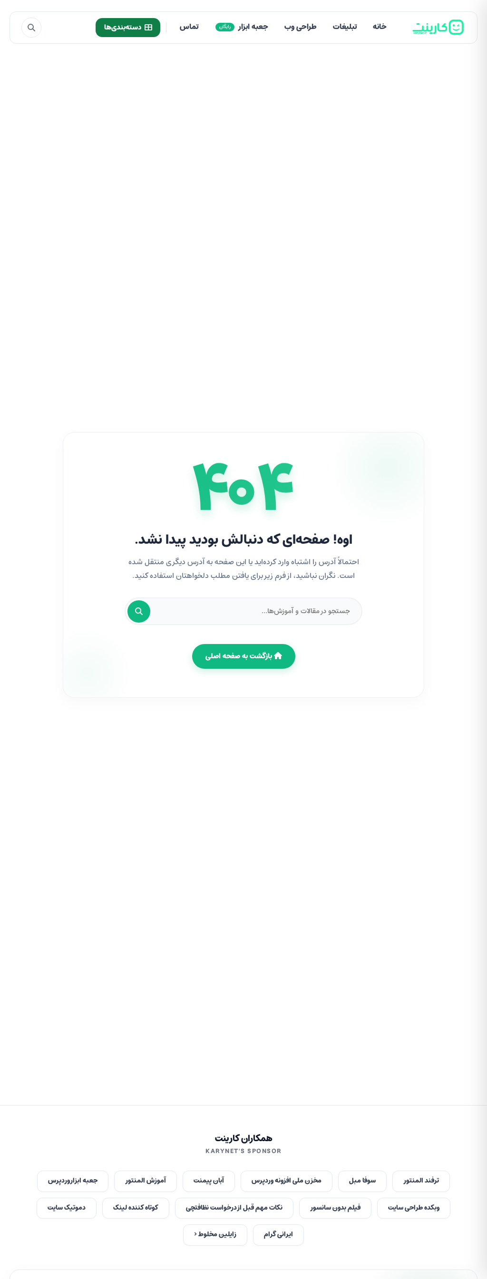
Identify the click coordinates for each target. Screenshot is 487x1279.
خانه (380, 27)
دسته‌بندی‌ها (122, 27)
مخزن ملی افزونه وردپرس (286, 1181)
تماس (189, 27)
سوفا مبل (362, 1181)
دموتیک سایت (67, 1208)
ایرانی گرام (278, 1235)
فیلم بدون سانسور (335, 1208)
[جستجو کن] (138, 611)
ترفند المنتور (421, 1181)
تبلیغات (345, 27)
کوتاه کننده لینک (135, 1208)
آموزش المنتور (145, 1181)
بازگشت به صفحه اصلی (239, 656)
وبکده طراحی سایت (413, 1208)
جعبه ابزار (243, 27)
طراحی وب (300, 27)
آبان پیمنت (209, 1181)
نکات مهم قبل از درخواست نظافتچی (234, 1208)
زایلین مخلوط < (215, 1235)
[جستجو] (31, 28)
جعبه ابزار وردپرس (72, 1181)
